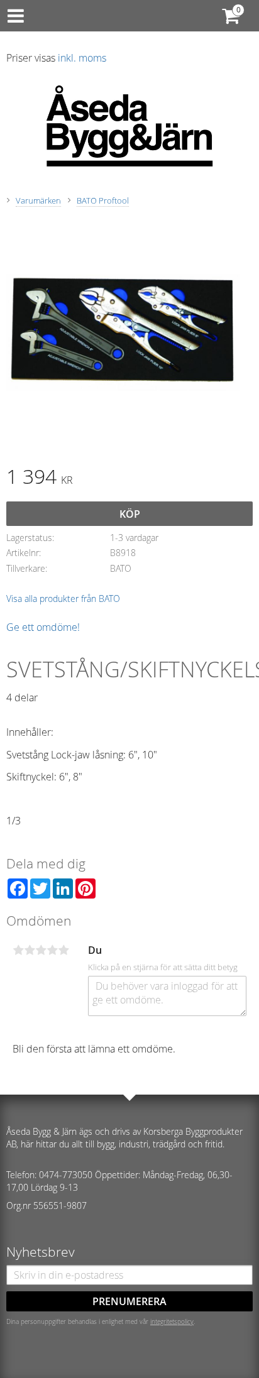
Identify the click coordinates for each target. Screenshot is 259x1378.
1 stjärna (18, 950)
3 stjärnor (41, 950)
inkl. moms (82, 58)
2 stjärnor (29, 950)
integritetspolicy (172, 1321)
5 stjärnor (63, 950)
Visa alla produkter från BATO (63, 598)
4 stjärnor (52, 950)
